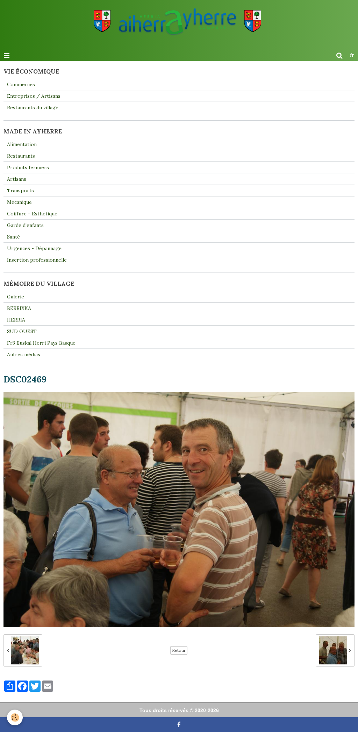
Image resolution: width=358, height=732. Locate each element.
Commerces (21, 84)
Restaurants (21, 156)
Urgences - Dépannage (34, 248)
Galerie (15, 297)
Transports (20, 190)
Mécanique (19, 202)
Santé (13, 237)
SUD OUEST (22, 331)
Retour (179, 650)
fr (352, 55)
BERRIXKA (19, 308)
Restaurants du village (32, 107)
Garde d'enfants (25, 225)
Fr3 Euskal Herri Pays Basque (41, 343)
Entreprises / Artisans (33, 96)
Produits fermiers (28, 167)
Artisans (16, 179)
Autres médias (23, 354)
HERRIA (16, 320)
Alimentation (22, 144)
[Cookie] (15, 717)
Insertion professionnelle (37, 260)
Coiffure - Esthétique (32, 213)
